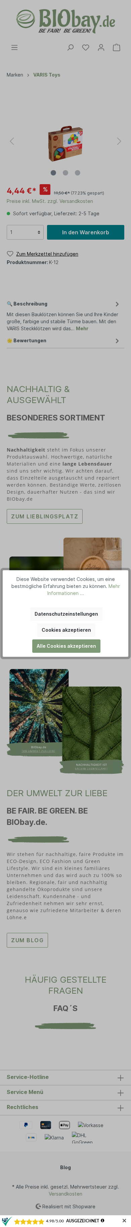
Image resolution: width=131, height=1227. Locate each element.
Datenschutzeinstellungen (66, 614)
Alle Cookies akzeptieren (66, 646)
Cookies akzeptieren (66, 630)
